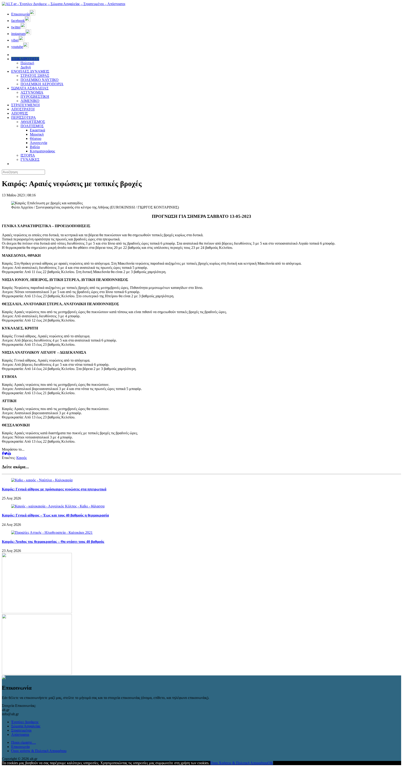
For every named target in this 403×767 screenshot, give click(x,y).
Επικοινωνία (20, 747)
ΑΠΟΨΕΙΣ (19, 113)
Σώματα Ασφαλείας (25, 726)
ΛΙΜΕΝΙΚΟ (30, 101)
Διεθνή (26, 67)
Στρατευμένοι (21, 730)
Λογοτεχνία (38, 143)
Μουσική (37, 134)
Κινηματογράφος (42, 151)
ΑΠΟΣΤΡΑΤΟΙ (23, 109)
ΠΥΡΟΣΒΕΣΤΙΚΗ (35, 97)
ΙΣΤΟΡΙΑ (28, 155)
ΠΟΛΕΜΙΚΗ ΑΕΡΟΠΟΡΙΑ (42, 84)
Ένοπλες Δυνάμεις (24, 722)
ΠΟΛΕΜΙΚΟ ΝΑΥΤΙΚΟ (40, 80)
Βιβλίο (35, 147)
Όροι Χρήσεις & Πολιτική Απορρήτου (239, 763)
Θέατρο (35, 138)
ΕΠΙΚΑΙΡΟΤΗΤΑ (25, 59)
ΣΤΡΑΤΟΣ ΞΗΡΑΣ (35, 76)
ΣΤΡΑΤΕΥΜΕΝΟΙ (25, 105)
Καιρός (21, 458)
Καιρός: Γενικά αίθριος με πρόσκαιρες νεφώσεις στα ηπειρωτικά (54, 489)
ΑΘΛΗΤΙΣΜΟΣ (33, 122)
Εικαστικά (37, 130)
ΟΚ (270, 763)
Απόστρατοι (20, 734)
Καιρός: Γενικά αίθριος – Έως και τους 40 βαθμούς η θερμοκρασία (55, 515)
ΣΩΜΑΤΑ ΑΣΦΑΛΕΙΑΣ (30, 88)
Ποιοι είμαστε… (23, 742)
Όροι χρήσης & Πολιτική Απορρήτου (38, 751)
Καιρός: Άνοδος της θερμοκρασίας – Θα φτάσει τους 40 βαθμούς (53, 542)
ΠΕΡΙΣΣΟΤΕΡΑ (23, 118)
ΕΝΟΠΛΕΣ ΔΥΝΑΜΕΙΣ (30, 71)
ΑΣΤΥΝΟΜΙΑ (32, 92)
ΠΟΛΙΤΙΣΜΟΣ (32, 126)
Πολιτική (27, 63)
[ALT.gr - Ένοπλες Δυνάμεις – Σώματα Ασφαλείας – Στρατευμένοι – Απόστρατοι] (63, 4)
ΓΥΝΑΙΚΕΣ (30, 159)
